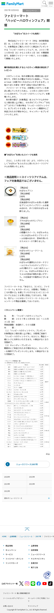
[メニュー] (50, 4)
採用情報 (34, 550)
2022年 (7, 491)
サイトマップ (33, 606)
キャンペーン (11, 550)
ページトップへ (27, 529)
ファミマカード (12, 563)
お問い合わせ (8, 606)
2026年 (7, 477)
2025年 (32, 477)
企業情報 (13, 536)
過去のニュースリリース (13, 498)
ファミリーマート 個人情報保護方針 (16, 593)
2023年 (32, 484)
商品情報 (9, 545)
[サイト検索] (44, 4)
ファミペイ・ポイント (15, 558)
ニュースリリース (25, 536)
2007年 (38, 536)
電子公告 (34, 567)
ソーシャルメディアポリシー (14, 598)
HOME (4, 536)
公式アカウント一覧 (10, 583)
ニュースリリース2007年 (27, 464)
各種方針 (34, 563)
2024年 (7, 484)
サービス (9, 554)
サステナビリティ (38, 558)
